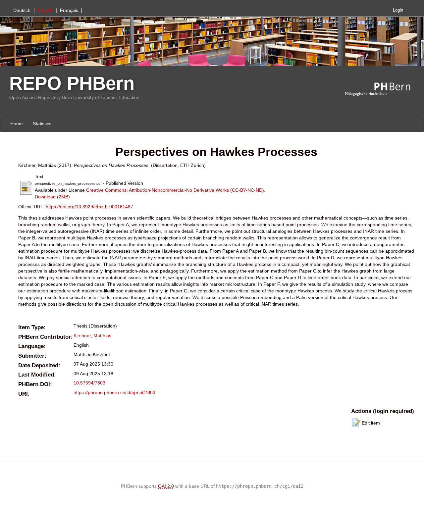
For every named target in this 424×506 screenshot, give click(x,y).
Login (398, 10)
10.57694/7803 (89, 382)
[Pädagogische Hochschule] (382, 89)
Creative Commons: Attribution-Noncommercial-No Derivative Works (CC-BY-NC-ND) (175, 190)
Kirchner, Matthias (92, 335)
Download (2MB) (52, 196)
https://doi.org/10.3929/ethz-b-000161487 (89, 206)
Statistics (42, 123)
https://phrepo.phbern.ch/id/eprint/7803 (114, 392)
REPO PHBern (71, 83)
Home (16, 123)
